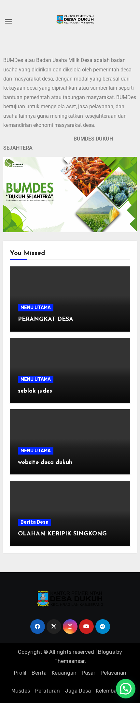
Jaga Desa (78, 691)
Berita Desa (35, 522)
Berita (39, 673)
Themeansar (69, 661)
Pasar (88, 673)
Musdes (20, 691)
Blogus (106, 652)
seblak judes (35, 391)
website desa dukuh (45, 463)
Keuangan (64, 673)
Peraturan (47, 691)
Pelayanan (113, 673)
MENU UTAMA (36, 307)
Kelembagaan (112, 691)
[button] (125, 688)
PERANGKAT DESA (45, 319)
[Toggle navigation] (8, 21)
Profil (20, 673)
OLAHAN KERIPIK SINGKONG (62, 534)
